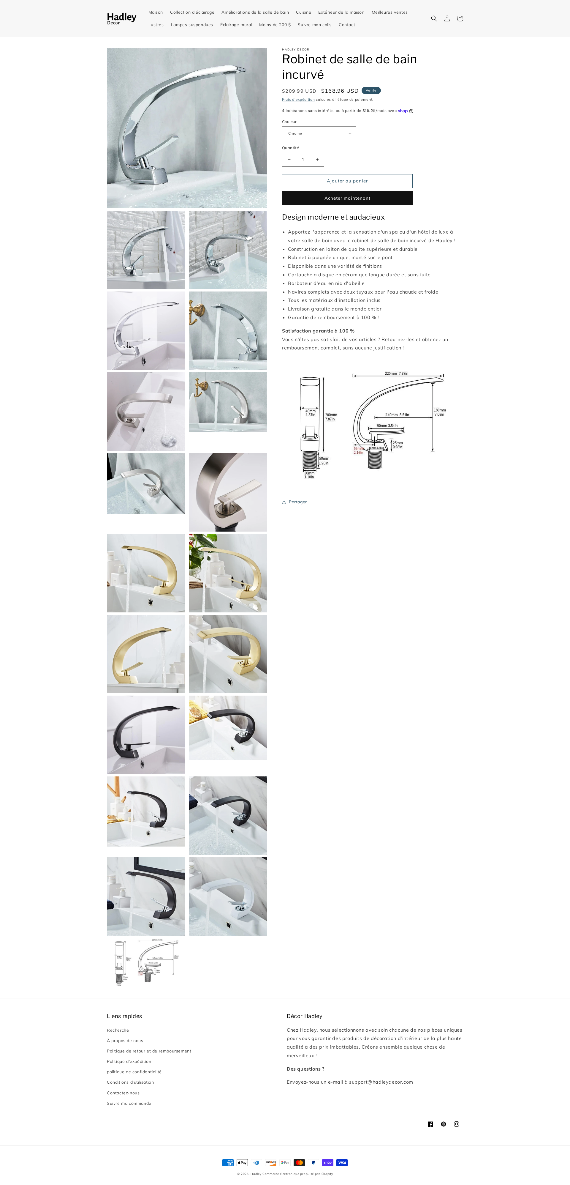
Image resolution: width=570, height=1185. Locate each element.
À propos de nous (125, 1040)
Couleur (289, 121)
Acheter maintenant (347, 198)
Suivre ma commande (129, 1103)
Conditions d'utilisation (130, 1082)
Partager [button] (298, 502)
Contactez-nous (123, 1093)
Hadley (256, 1174)
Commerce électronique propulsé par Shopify (297, 1174)
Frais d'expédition (298, 99)
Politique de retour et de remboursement (149, 1051)
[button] (434, 18)
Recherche (118, 1030)
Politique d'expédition (129, 1061)
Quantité (290, 147)
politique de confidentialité (134, 1071)
